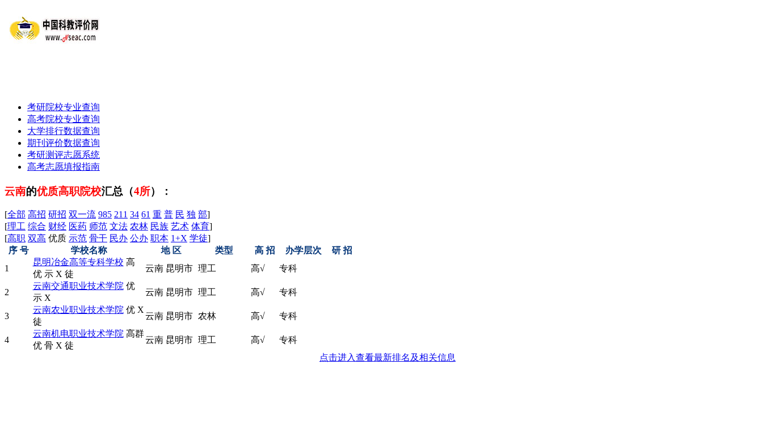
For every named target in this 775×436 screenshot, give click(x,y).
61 (145, 214)
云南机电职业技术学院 (78, 333)
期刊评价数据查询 (63, 143)
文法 (118, 226)
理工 (16, 226)
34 (134, 214)
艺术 (180, 226)
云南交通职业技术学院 (78, 286)
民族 (159, 226)
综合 (37, 226)
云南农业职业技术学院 (78, 310)
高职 (16, 238)
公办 (139, 238)
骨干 (98, 238)
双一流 (82, 214)
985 (105, 214)
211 (121, 214)
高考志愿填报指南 (63, 166)
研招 (57, 214)
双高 (37, 238)
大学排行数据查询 (63, 131)
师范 (98, 226)
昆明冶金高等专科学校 (78, 262)
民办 (118, 238)
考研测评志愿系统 (63, 155)
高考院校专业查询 (63, 119)
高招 (37, 214)
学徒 (198, 238)
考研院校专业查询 (63, 107)
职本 (159, 238)
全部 (16, 214)
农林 (139, 226)
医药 (78, 226)
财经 (57, 226)
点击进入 (387, 357)
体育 (200, 226)
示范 (78, 238)
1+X (179, 238)
